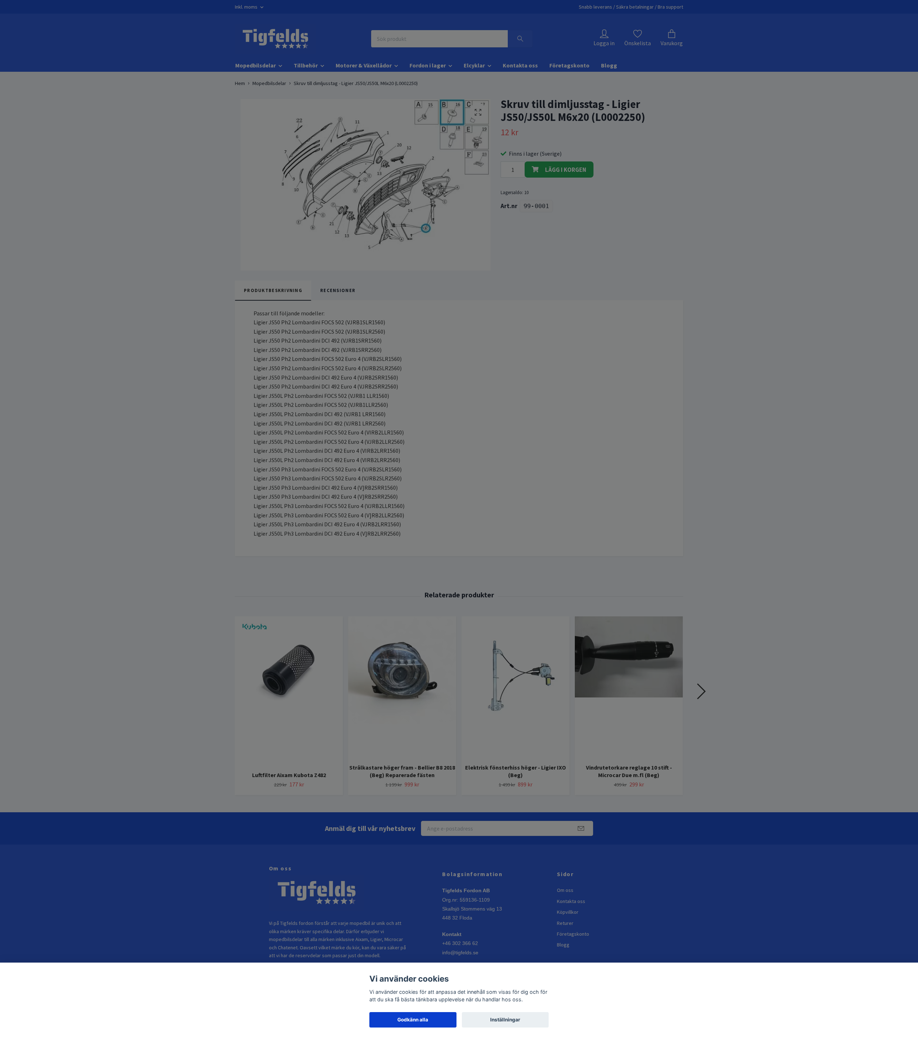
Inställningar (505, 1019)
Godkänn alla (412, 1019)
